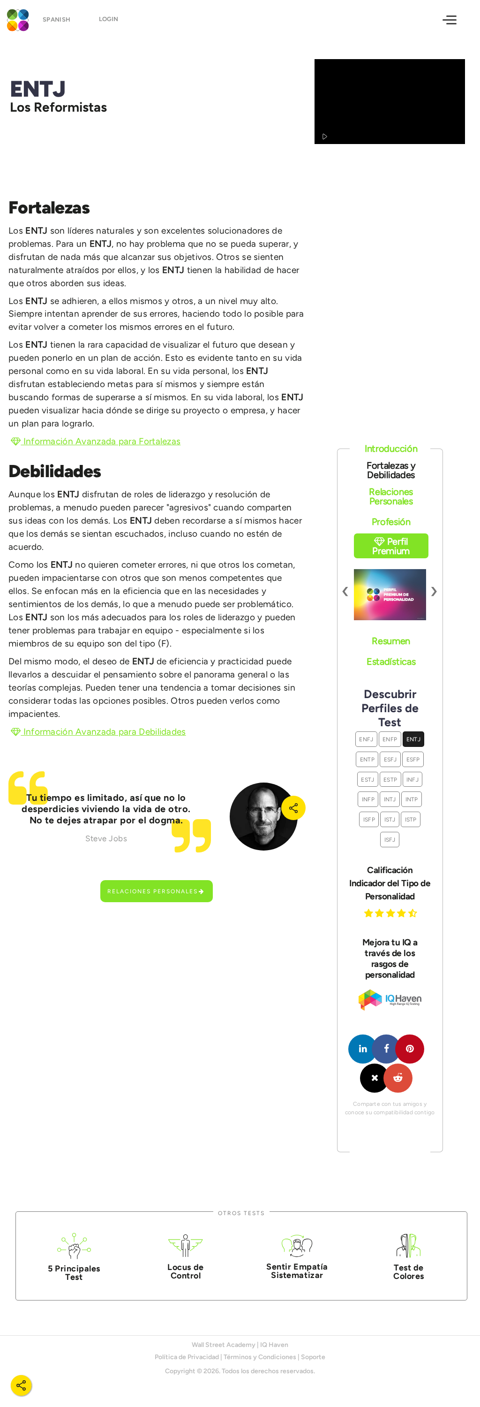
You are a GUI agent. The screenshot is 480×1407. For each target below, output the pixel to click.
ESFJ (390, 759)
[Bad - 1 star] (369, 912)
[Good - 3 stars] (392, 912)
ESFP (413, 759)
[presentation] (346, 590)
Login (108, 19)
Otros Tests (241, 1213)
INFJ (412, 779)
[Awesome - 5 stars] (414, 912)
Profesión (391, 521)
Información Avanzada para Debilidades (103, 731)
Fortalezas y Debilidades (391, 470)
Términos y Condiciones (260, 1357)
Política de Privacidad (187, 1357)
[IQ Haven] (390, 1008)
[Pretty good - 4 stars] (402, 912)
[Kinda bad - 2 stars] (380, 912)
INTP (411, 799)
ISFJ (390, 839)
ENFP (389, 739)
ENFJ (366, 739)
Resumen (391, 641)
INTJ (390, 799)
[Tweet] (374, 1078)
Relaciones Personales (152, 891)
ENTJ (413, 739)
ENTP (367, 759)
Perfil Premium (391, 546)
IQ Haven (274, 1345)
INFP (368, 799)
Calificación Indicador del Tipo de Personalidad (389, 883)
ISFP (369, 819)
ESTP (390, 779)
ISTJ (390, 819)
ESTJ (367, 779)
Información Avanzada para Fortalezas (100, 441)
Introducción (391, 448)
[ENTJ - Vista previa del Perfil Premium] (390, 594)
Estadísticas (391, 661)
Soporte (313, 1357)
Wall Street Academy (223, 1345)
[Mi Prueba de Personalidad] (16, 19)
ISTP (411, 819)
